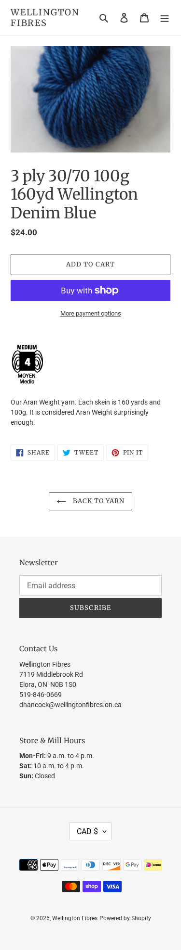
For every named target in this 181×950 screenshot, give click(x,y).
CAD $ (87, 831)
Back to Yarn (98, 501)
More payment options (90, 313)
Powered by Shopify (125, 918)
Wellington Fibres (45, 17)
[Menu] (164, 17)
